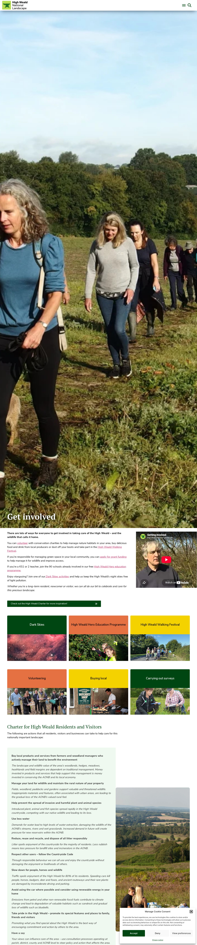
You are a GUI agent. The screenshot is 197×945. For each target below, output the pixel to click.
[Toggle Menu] (184, 5)
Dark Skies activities (57, 577)
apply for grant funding (113, 557)
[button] (191, 911)
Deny (157, 933)
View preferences (181, 933)
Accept (134, 933)
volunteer (22, 543)
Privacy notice (157, 940)
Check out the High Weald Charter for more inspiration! (39, 604)
